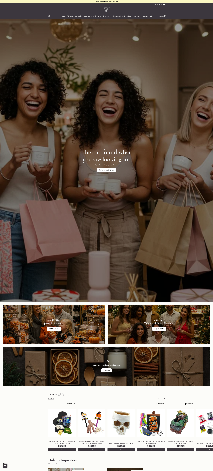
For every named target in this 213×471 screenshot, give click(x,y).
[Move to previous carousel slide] (159, 398)
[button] (62, 449)
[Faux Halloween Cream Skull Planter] (121, 423)
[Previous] (90, 1)
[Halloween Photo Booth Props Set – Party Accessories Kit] (151, 423)
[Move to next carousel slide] (163, 398)
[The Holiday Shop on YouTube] (164, 4)
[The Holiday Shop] (106, 9)
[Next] (123, 1)
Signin (160, 16)
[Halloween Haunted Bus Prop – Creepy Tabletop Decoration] (180, 423)
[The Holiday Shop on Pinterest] (159, 4)
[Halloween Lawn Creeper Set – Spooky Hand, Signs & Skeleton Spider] (91, 423)
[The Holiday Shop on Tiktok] (162, 4)
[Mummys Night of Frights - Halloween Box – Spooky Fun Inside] (62, 423)
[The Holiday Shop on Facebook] (155, 4)
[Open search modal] (49, 16)
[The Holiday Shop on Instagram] (157, 4)
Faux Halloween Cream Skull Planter (121, 443)
